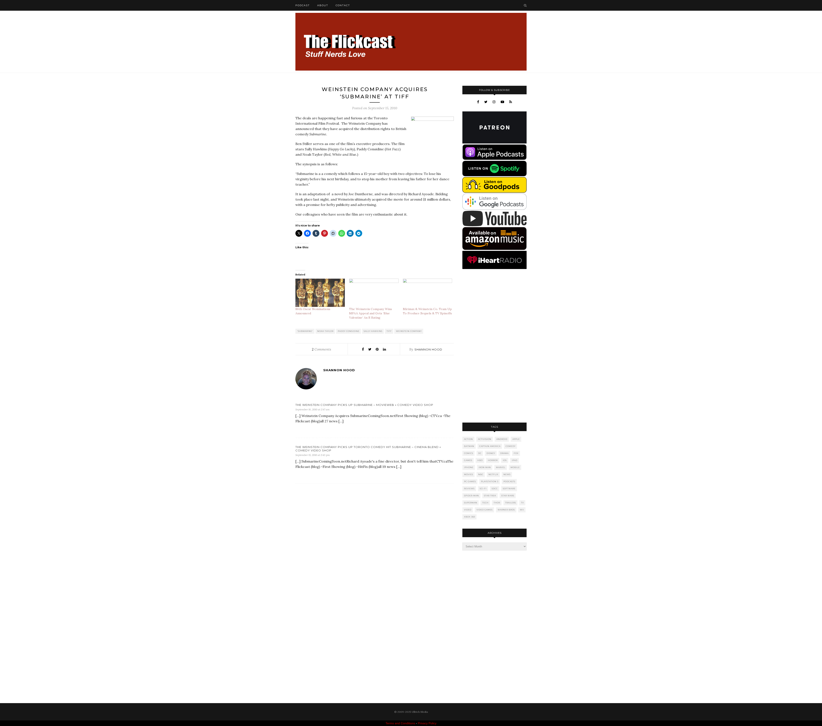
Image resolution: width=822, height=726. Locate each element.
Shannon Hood (428, 349)
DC (479, 453)
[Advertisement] (494, 346)
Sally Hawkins (373, 331)
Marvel (500, 467)
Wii (522, 510)
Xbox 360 (469, 517)
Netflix (493, 474)
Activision (484, 439)
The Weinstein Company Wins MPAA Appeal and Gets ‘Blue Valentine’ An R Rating (370, 313)
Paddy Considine (348, 331)
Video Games (485, 510)
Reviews (469, 488)
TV (522, 502)
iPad (514, 460)
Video (467, 510)
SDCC (495, 488)
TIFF (389, 331)
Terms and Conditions (400, 723)
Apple (516, 439)
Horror (493, 460)
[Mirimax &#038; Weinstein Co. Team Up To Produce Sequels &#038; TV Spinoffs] (427, 293)
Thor (497, 502)
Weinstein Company (409, 331)
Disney (491, 453)
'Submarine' (305, 331)
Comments (321, 349)
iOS (505, 460)
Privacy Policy (427, 723)
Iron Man (485, 467)
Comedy (510, 446)
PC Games (470, 481)
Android (501, 439)
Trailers (510, 502)
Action (468, 439)
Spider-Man (471, 495)
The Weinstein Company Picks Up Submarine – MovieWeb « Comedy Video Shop (364, 405)
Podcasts (509, 481)
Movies (468, 474)
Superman (470, 502)
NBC (480, 474)
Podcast (302, 5)
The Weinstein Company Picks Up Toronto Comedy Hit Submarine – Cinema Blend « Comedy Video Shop (368, 448)
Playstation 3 (489, 481)
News (507, 474)
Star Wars (507, 495)
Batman (469, 446)
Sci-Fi (483, 488)
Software (509, 488)
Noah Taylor (325, 331)
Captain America (489, 446)
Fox (516, 453)
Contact (343, 5)
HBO (480, 460)
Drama (504, 453)
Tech (485, 502)
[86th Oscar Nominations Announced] (320, 293)
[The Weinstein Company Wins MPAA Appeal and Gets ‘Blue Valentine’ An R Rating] (374, 293)
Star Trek (490, 495)
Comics (468, 453)
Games (468, 460)
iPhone (469, 467)
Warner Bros (506, 510)
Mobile (515, 467)
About (322, 5)
